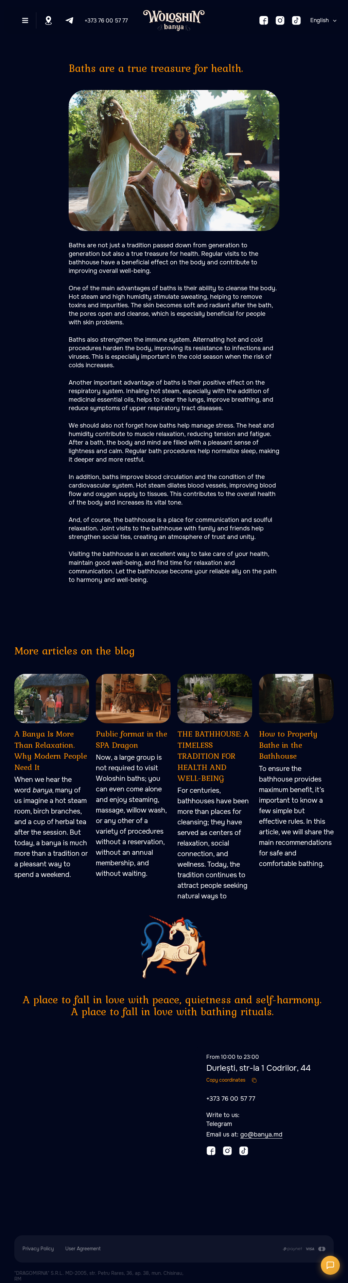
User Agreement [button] (83, 1249)
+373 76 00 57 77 (106, 20)
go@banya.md (261, 1134)
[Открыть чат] (330, 1265)
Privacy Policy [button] (38, 1249)
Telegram (219, 1124)
